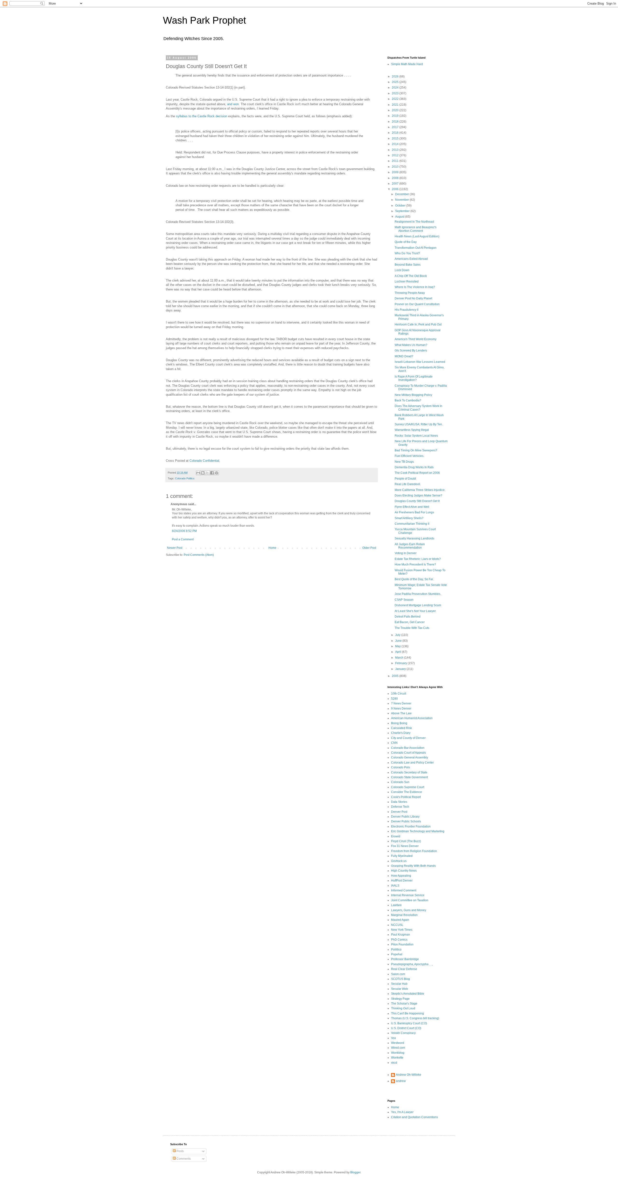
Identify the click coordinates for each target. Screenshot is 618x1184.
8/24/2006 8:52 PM (184, 531)
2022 (395, 99)
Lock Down (402, 270)
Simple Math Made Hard (407, 64)
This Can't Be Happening (407, 1013)
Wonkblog (397, 1052)
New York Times (401, 929)
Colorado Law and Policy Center (412, 762)
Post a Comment (183, 539)
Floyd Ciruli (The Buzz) (406, 841)
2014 (395, 144)
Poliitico (396, 949)
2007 (395, 183)
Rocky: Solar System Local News (416, 435)
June (398, 640)
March (399, 657)
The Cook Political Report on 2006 (417, 473)
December (402, 194)
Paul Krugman (400, 934)
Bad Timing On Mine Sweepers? (416, 450)
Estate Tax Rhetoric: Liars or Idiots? (418, 559)
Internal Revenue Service (407, 895)
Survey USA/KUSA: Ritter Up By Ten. (419, 424)
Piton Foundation (402, 944)
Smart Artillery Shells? (409, 518)
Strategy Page (400, 998)
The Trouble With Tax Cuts (412, 628)
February (401, 663)
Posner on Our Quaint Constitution (417, 304)
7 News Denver (401, 703)
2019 (395, 115)
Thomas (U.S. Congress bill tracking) (415, 1018)
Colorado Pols (400, 767)
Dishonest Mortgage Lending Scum (418, 605)
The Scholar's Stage (404, 1003)
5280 (394, 698)
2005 (395, 676)
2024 (395, 87)
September (402, 211)
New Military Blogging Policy (413, 395)
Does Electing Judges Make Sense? (418, 495)
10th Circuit (398, 693)
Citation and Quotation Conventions (414, 1117)
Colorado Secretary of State (409, 772)
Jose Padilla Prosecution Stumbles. (418, 594)
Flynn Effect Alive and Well (412, 507)
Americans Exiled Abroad (411, 259)
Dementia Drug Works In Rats (414, 467)
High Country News (404, 870)
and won (233, 104)
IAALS (395, 885)
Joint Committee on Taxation (409, 900)
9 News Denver (401, 708)
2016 (395, 132)
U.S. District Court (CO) (406, 1028)
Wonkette (397, 1057)
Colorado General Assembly (409, 757)
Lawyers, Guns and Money (408, 910)
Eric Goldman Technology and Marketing (417, 831)
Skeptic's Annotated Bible (407, 993)
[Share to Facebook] (212, 472)
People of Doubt (405, 478)
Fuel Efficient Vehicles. (409, 456)
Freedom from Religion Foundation (414, 851)
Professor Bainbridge (405, 959)
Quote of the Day (406, 242)
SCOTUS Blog (400, 979)
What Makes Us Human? (411, 345)
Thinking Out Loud (403, 1008)
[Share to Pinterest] (216, 472)
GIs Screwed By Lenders (411, 350)
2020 (395, 110)
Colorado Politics (185, 478)
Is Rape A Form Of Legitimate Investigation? (414, 378)
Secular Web (399, 989)
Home (272, 548)
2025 (395, 82)
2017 (395, 127)
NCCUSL (397, 925)
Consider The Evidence (406, 792)
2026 (395, 76)
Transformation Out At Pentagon (415, 247)
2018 (395, 121)
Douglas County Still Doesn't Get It (417, 501)
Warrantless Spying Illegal (412, 430)
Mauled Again (400, 920)
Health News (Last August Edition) (417, 236)
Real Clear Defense (404, 969)
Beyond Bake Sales (408, 264)
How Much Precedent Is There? (415, 564)
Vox (393, 1038)
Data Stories (399, 802)
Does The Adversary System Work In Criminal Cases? (418, 407)
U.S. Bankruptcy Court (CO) (409, 1023)
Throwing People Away (410, 293)
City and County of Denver (408, 738)
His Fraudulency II (406, 309)
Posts (180, 1151)
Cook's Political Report (406, 797)
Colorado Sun (400, 782)
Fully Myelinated (402, 856)
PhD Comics (399, 939)
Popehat (396, 954)
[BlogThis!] (202, 472)
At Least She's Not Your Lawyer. (415, 611)
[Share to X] (207, 472)
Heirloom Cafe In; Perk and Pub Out (418, 324)
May (398, 646)
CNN (394, 742)
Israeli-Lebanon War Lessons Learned (420, 362)
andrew (401, 1081)
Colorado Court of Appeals (408, 752)
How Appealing (401, 875)
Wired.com (398, 1047)
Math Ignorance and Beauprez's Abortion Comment (415, 229)
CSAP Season (404, 599)
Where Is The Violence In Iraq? (415, 287)
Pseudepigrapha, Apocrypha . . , (412, 964)
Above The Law (401, 713)
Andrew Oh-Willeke (408, 1074)
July (398, 635)
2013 (395, 149)
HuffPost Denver (402, 880)
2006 (395, 189)
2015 (395, 138)
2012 (395, 155)
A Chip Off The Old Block (411, 276)
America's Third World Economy (415, 339)
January (401, 669)
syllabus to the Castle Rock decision (201, 116)
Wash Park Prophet (204, 20)
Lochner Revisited (407, 281)
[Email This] (198, 472)
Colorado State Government (409, 777)
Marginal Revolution (404, 915)
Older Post (369, 548)
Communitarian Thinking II (412, 523)
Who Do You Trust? (407, 253)
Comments (183, 1158)
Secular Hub (399, 983)
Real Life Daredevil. (408, 484)
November (402, 199)
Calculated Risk (401, 728)
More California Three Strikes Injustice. (420, 490)
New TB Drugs (404, 461)
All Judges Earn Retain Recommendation (410, 546)
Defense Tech (400, 806)
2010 (395, 166)
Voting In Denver (405, 553)
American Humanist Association (412, 718)
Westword (397, 1043)
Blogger (355, 1172)
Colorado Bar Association (407, 748)
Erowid (395, 836)
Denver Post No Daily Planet (413, 298)
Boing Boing (399, 723)
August (400, 216)
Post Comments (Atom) (199, 555)
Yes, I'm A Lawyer (402, 1112)
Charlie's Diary (400, 733)
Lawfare (396, 905)
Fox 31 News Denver (405, 846)
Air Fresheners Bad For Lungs (414, 512)
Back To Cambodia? (408, 400)
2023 (395, 93)
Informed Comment (403, 890)
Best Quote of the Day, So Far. (414, 579)
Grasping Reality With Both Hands (413, 865)
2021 (395, 104)
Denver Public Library (405, 816)
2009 (395, 172)
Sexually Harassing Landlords (414, 538)
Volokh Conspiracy (403, 1033)
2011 (395, 161)
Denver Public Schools (406, 821)
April (398, 652)
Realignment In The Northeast (414, 221)
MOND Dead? (404, 356)
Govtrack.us (399, 861)
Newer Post (174, 548)
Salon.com (398, 974)
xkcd (394, 1062)
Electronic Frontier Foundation (411, 826)
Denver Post (399, 811)
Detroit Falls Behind (408, 616)
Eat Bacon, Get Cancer (410, 622)
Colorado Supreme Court (407, 787)
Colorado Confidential (204, 460)
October (400, 205)
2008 (395, 178)
